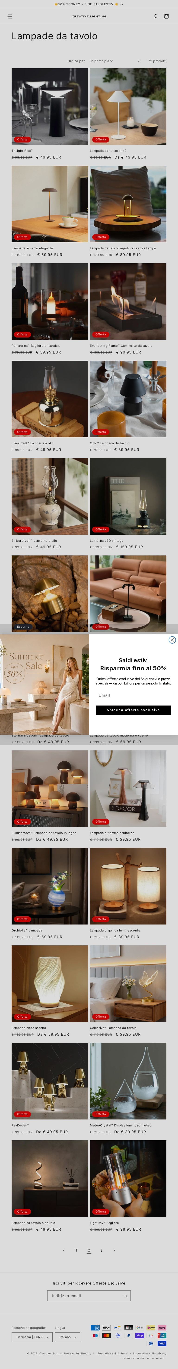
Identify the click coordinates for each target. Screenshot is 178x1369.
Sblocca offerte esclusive (133, 710)
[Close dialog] (172, 639)
